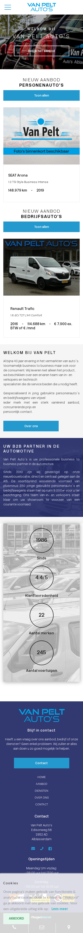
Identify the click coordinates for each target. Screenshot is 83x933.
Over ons (31, 426)
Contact (41, 763)
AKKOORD (16, 918)
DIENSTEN (41, 791)
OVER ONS (42, 797)
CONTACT (41, 804)
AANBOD (41, 784)
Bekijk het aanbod (41, 51)
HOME (41, 777)
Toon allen (41, 95)
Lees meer (60, 909)
